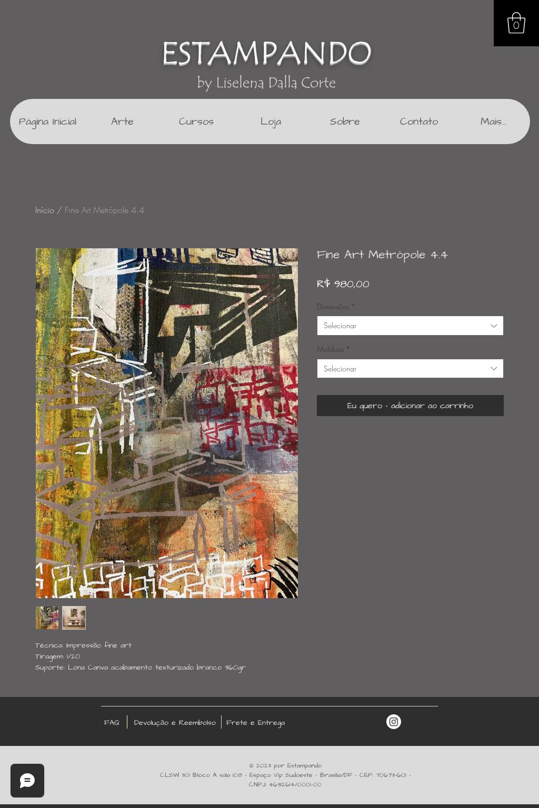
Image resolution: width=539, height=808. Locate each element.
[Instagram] (393, 721)
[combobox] (410, 326)
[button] (516, 22)
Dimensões (336, 306)
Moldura (334, 349)
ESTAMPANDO (266, 53)
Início (44, 210)
